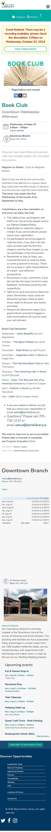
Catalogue (20, 17)
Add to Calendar (17, 130)
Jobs (9, 785)
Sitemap (10, 782)
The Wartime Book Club (26, 363)
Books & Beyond (21, 450)
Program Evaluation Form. (21, 441)
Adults (24, 447)
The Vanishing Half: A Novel (30, 371)
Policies (10, 775)
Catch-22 (14, 396)
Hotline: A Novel (19, 388)
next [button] (46, 523)
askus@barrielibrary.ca (26, 412)
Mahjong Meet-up (15, 707)
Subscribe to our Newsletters (25, 745)
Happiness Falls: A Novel (30, 355)
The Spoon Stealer (23, 342)
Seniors (17, 447)
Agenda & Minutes (15, 771)
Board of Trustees (15, 767)
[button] (48, 7)
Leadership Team (14, 764)
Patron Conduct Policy (23, 224)
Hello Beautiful (25, 333)
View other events (25, 49)
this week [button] (25, 523)
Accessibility (12, 778)
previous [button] (6, 523)
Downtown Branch (20, 135)
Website (34, 17)
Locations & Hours (15, 792)
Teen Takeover (13, 697)
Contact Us (12, 798)
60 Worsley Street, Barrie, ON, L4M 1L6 (19, 582)
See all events (43, 736)
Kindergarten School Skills (20, 734)
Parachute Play (13, 684)
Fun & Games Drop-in (17, 671)
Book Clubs (34, 450)
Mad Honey (22, 350)
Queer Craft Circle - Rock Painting (23, 720)
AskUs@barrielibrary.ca (12, 478)
